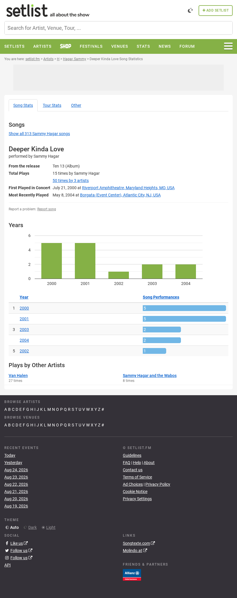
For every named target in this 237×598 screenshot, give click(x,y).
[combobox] (118, 28)
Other (76, 105)
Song (23, 105)
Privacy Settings (137, 498)
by (71, 180)
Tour (52, 105)
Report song (46, 209)
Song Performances (161, 297)
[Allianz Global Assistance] (132, 574)
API (7, 565)
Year (24, 297)
